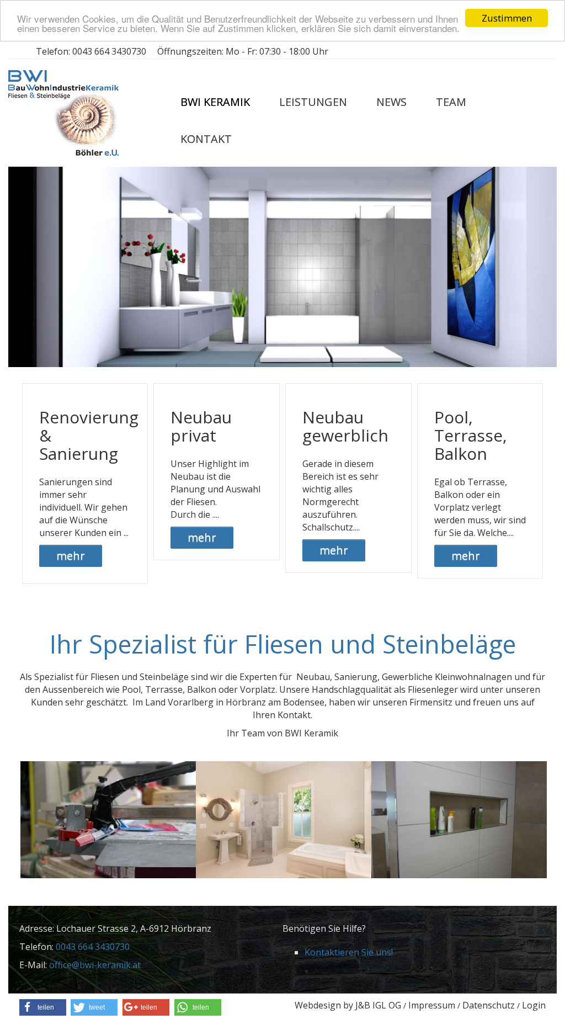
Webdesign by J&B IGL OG (348, 1005)
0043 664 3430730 (109, 51)
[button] (42, 1007)
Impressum (431, 1005)
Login (534, 1005)
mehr (70, 555)
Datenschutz (488, 1005)
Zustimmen (507, 18)
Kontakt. (295, 715)
